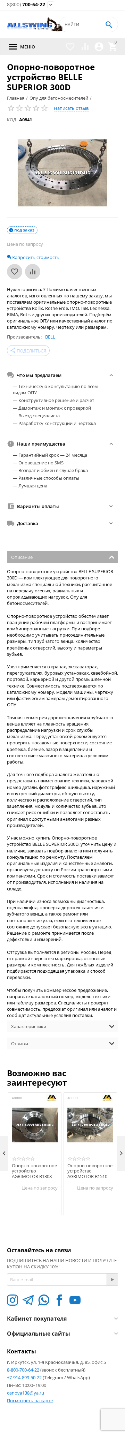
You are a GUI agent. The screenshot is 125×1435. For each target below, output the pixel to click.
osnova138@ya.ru (25, 1393)
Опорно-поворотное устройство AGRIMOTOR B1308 (34, 1171)
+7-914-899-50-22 (25, 1377)
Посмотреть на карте (30, 1400)
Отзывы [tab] (19, 1043)
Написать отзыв (71, 108)
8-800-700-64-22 (23, 1370)
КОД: (12, 119)
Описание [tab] (22, 557)
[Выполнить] (112, 1279)
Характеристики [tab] (28, 1026)
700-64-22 (26, 5)
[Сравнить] (32, 271)
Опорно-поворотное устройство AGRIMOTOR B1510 (89, 1171)
